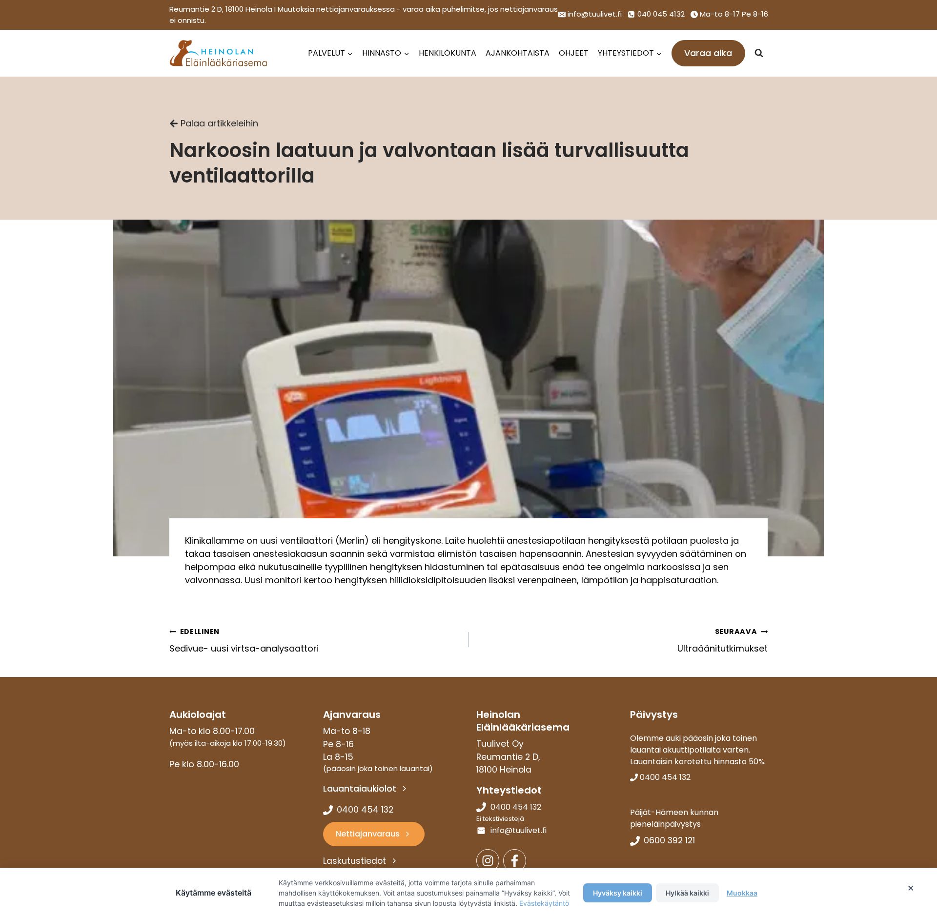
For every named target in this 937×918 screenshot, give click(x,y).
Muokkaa (742, 893)
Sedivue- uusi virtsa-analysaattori (244, 640)
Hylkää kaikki (687, 893)
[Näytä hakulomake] (759, 53)
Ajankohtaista (518, 53)
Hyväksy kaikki (617, 893)
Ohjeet (574, 53)
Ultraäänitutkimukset (722, 640)
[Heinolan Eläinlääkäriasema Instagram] (487, 860)
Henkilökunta (447, 53)
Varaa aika (708, 53)
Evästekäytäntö (544, 903)
